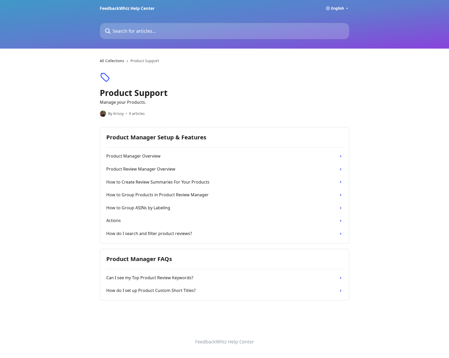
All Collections (112, 60)
